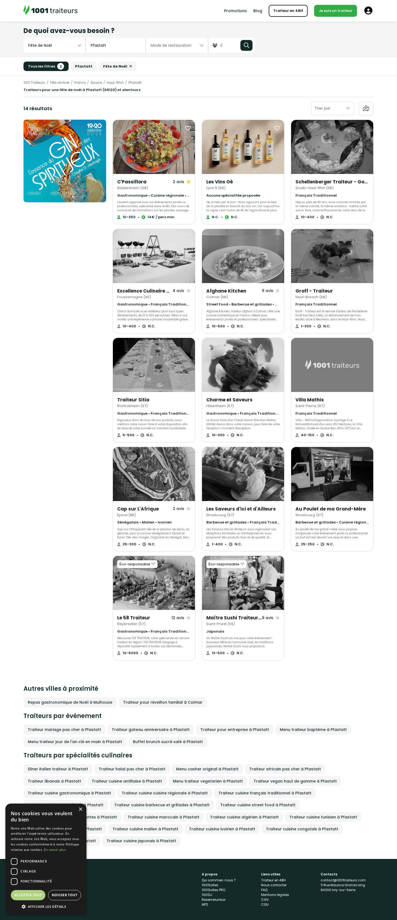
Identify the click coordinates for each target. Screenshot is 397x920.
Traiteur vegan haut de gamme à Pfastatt (295, 781)
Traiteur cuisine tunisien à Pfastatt (323, 817)
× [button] (80, 809)
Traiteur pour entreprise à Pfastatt (234, 729)
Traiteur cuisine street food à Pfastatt (257, 805)
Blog (257, 11)
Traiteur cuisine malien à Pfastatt (145, 829)
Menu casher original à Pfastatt (207, 769)
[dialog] (45, 859)
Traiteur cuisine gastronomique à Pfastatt (69, 793)
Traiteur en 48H (288, 10)
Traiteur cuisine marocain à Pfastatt (163, 817)
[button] (46, 906)
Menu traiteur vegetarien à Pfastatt (208, 781)
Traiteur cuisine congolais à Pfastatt (302, 829)
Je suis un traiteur (335, 10)
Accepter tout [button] (28, 895)
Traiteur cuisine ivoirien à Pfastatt (222, 829)
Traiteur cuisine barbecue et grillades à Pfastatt (162, 805)
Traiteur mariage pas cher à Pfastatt (64, 729)
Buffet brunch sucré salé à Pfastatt (168, 741)
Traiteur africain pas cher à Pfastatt (285, 769)
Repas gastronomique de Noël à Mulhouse (70, 702)
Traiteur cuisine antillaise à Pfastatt (127, 781)
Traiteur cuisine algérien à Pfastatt (244, 817)
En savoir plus (55, 849)
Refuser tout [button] (64, 895)
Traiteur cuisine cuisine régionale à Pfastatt (165, 793)
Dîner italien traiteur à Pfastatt (58, 769)
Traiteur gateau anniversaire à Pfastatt (151, 729)
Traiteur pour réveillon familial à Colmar (163, 702)
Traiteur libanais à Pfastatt (54, 781)
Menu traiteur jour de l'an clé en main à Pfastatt (75, 741)
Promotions (235, 11)
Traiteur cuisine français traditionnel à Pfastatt (264, 793)
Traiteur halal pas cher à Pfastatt (132, 769)
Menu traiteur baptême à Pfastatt (313, 729)
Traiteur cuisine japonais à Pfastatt (141, 841)
